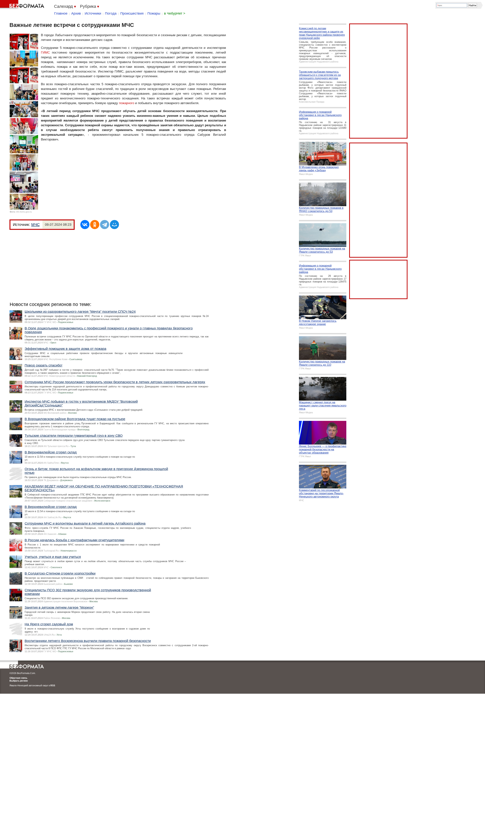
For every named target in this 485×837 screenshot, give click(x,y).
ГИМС (45, 52)
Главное (60, 13)
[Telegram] (104, 224)
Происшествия (132, 13)
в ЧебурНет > (174, 13)
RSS (52, 685)
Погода (111, 13)
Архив (76, 13)
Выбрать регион (18, 680)
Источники (93, 13)
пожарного (126, 103)
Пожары (153, 13)
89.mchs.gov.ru (24, 212)
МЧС (35, 224)
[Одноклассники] (94, 224)
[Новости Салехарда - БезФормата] (22, 4)
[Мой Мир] (114, 224)
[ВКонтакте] (84, 224)
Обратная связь (18, 678)
